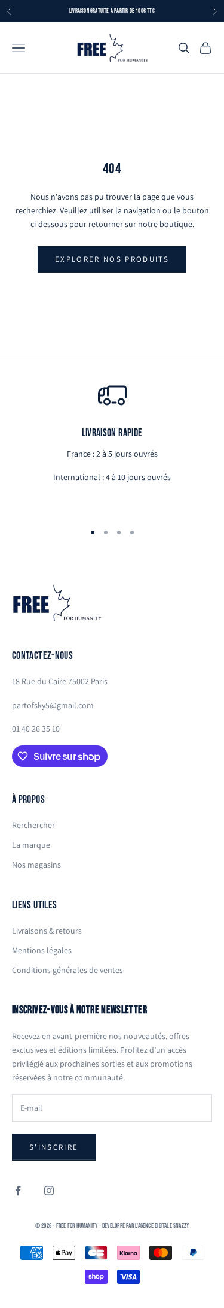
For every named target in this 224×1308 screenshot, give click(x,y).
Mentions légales (42, 950)
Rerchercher (33, 825)
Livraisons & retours (47, 930)
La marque (31, 844)
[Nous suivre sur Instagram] (49, 1191)
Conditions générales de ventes (67, 970)
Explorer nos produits (112, 259)
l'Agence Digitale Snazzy (162, 1226)
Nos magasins (36, 864)
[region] (112, 446)
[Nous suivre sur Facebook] (18, 1191)
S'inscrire (53, 1147)
